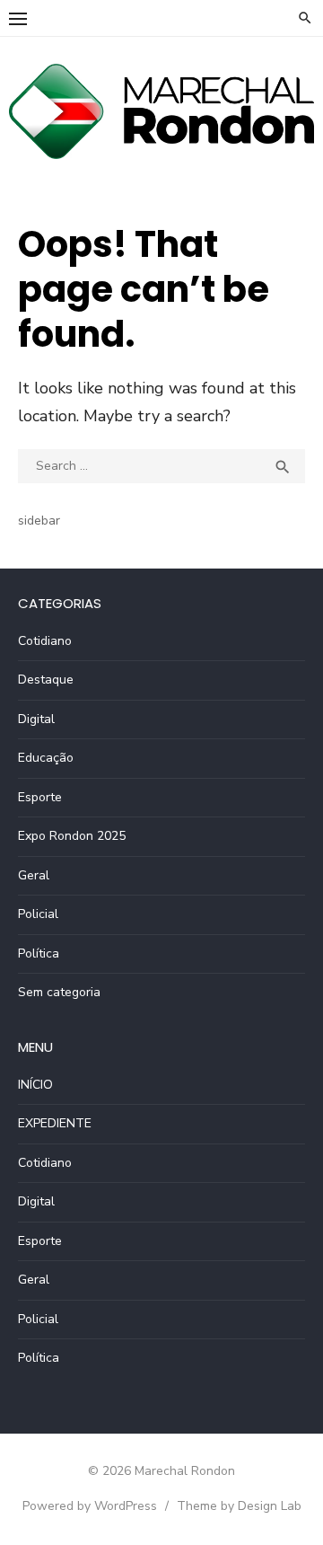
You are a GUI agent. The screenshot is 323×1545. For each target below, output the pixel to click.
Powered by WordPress (89, 1505)
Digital (36, 719)
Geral (33, 875)
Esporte (40, 797)
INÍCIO (35, 1084)
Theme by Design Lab (239, 1505)
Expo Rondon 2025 (72, 835)
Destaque (46, 679)
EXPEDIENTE (55, 1123)
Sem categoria (59, 992)
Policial (38, 914)
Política (38, 953)
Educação (46, 757)
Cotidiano (45, 640)
